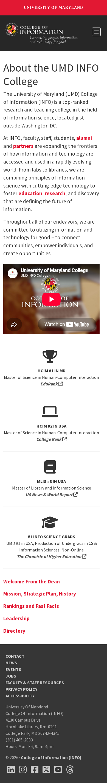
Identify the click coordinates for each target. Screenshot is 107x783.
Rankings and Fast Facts (31, 606)
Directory (14, 630)
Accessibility (20, 695)
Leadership (16, 618)
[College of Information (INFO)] (41, 33)
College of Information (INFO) (51, 757)
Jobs (10, 676)
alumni (84, 138)
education (30, 193)
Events (13, 669)
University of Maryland (53, 8)
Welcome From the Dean (31, 581)
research (55, 193)
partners (23, 146)
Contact (14, 656)
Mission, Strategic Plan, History (39, 593)
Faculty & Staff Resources (34, 682)
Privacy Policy (21, 689)
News (11, 662)
